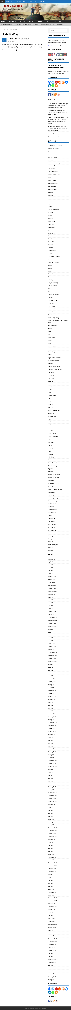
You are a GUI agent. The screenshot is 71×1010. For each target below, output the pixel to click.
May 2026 (50, 568)
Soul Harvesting (52, 501)
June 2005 (50, 956)
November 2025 (52, 585)
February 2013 (52, 921)
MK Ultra (50, 407)
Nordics (50, 422)
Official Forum (32, 1)
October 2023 (52, 658)
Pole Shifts (51, 457)
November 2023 (52, 655)
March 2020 (51, 784)
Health (48, 21)
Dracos (50, 268)
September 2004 (52, 959)
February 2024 (52, 646)
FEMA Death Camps (53, 309)
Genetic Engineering (53, 318)
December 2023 (52, 652)
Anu (49, 198)
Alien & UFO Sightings (54, 163)
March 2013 (51, 918)
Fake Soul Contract (53, 300)
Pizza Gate (51, 448)
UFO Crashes (51, 527)
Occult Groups (52, 433)
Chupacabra (51, 227)
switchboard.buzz (56, 67)
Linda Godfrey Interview (18, 39)
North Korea (51, 425)
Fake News (51, 297)
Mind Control (51, 404)
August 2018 (51, 839)
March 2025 (51, 608)
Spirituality (51, 507)
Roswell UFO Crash (53, 477)
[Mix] (63, 82)
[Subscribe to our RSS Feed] (55, 94)
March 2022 (51, 714)
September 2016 (52, 906)
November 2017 (52, 866)
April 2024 (50, 641)
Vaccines (50, 542)
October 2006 (52, 950)
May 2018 (50, 848)
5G (48, 151)
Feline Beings (51, 306)
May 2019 (50, 813)
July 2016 (50, 912)
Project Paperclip (52, 463)
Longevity (50, 381)
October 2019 (52, 798)
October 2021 (52, 728)
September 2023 (52, 661)
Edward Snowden (53, 274)
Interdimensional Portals (55, 369)
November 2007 (52, 944)
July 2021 (50, 737)
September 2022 (52, 696)
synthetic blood (52, 512)
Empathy (50, 280)
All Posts (35, 24)
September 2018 (52, 836)
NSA (49, 428)
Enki (49, 288)
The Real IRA (51, 518)
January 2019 (51, 825)
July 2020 (50, 772)
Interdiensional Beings (54, 366)
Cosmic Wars (51, 242)
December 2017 (52, 863)
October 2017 (52, 868)
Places (50, 451)
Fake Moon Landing (53, 294)
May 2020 (50, 778)
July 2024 (50, 632)
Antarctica (51, 195)
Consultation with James (48, 24)
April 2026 (50, 570)
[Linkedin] (49, 85)
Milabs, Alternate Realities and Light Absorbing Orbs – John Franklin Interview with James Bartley (58, 105)
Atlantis (50, 215)
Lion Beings (51, 378)
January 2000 (51, 980)
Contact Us (42, 1)
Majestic (50, 387)
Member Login (9, 1)
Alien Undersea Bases (54, 174)
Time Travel (51, 521)
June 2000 (50, 971)
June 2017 (50, 880)
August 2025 (51, 594)
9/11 (49, 154)
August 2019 (51, 804)
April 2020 (50, 781)
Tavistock (50, 515)
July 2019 (50, 807)
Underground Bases (53, 539)
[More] (56, 85)
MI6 (49, 398)
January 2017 (51, 895)
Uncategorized (52, 536)
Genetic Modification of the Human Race (58, 321)
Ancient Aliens (52, 186)
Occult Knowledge (53, 436)
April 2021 (50, 746)
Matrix (61, 21)
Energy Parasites (52, 285)
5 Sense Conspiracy (53, 148)
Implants (50, 363)
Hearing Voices (52, 346)
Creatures (40, 21)
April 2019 (50, 816)
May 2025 (50, 603)
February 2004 (52, 962)
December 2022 (52, 687)
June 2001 (50, 968)
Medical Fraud (52, 396)
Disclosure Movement (54, 262)
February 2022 (52, 717)
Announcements (52, 189)
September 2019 (52, 801)
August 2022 (51, 699)
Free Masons (51, 315)
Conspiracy (30, 21)
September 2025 (52, 591)
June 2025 (50, 600)
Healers (50, 340)
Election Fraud (52, 277)
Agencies (22, 21)
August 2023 (51, 664)
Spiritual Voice (52, 504)
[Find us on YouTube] (58, 94)
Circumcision (51, 233)
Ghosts (50, 328)
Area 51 (50, 201)
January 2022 (51, 719)
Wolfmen (50, 550)
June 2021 (50, 740)
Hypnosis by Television (54, 358)
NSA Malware (52, 431)
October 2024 (52, 623)
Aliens (49, 177)
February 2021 (52, 752)
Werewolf (50, 547)
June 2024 (50, 635)
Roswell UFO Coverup (54, 474)
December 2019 (52, 793)
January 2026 (51, 579)
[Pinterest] (56, 82)
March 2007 (51, 947)
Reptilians (50, 469)
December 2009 (52, 939)
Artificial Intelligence (53, 210)
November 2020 (52, 760)
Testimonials (60, 24)
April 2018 (50, 851)
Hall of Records (52, 337)
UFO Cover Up (52, 524)
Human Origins (52, 352)
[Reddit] (59, 82)
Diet (49, 259)
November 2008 (52, 942)
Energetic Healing (53, 283)
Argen (49, 204)
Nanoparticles (52, 416)
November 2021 (52, 725)
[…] (16, 50)
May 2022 (50, 708)
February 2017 (52, 892)
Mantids (50, 390)
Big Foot (50, 218)
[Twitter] (52, 82)
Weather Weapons (53, 545)
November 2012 (52, 924)
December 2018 (52, 828)
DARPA (50, 253)
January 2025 (51, 614)
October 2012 (52, 927)
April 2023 (50, 676)
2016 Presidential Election (55, 145)
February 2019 (52, 822)
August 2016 (51, 909)
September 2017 (52, 871)
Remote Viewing (52, 466)
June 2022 (50, 705)
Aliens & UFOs (13, 21)
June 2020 (50, 775)
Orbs (49, 439)
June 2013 (50, 915)
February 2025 (52, 611)
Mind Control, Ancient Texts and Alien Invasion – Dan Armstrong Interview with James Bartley (58, 128)
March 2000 (51, 974)
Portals (50, 460)
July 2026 (50, 562)
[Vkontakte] (66, 82)
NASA (49, 419)
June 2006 (50, 953)
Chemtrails (51, 224)
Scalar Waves (51, 486)
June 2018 (50, 845)
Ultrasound (51, 533)
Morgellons (51, 413)
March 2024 (51, 644)
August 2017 (51, 874)
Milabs (54, 21)
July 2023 (50, 667)
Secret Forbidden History (55, 489)
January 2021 (51, 755)
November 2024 (52, 620)
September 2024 (52, 626)
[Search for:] (58, 30)
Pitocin (50, 445)
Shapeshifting (51, 492)
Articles (3, 21)
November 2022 (52, 690)
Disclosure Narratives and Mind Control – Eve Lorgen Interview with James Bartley (58, 112)
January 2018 (51, 860)
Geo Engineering (52, 325)
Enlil (49, 291)
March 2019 (51, 819)
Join (2, 1)
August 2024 (51, 629)
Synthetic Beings (52, 509)
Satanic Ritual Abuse (53, 483)
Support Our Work (21, 1)
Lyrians (50, 384)
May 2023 (50, 673)
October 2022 (52, 693)
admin (13, 41)
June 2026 (50, 565)
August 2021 (51, 734)
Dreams (50, 271)
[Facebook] (49, 82)
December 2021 (52, 722)
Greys (49, 334)
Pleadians (50, 454)
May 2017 (50, 883)
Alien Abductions (52, 166)
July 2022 (50, 702)
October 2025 (52, 588)
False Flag (51, 303)
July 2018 (50, 842)
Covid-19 (50, 245)
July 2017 (50, 877)
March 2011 (51, 936)
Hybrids (50, 355)
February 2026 (52, 576)
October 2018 (52, 833)
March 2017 (51, 889)
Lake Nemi (51, 375)
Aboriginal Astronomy (54, 157)
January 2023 (51, 684)
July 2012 (50, 930)
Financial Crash (52, 312)
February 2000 (52, 977)
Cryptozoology (52, 250)
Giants (49, 331)
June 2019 (50, 810)
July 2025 (50, 597)
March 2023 (51, 679)
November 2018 (52, 831)
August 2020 (51, 769)
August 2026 (51, 559)
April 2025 (50, 606)
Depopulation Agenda (54, 256)
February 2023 (52, 682)
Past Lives (51, 442)
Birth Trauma (51, 221)
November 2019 (52, 795)
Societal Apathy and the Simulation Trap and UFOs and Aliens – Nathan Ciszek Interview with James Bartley (58, 135)
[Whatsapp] (52, 85)
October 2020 (52, 763)
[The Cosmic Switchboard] (35, 18)
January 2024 (51, 649)
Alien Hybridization (53, 172)
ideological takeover (53, 360)
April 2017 (50, 886)
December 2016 (52, 898)
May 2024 (50, 638)
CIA (49, 230)
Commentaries (27, 24)
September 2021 (52, 731)
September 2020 (52, 766)
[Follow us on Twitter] (52, 94)
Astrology (50, 212)
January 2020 (51, 790)
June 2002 (50, 965)
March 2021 (51, 749)
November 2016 (52, 901)
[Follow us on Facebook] (49, 94)
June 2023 (50, 670)
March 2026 (51, 573)
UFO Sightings (52, 530)
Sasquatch (51, 480)
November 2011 (52, 933)
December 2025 (52, 582)
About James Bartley (6, 24)
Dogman (50, 265)
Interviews (18, 24)
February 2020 (52, 787)
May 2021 (50, 743)
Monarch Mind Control (54, 410)
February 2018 (52, 857)
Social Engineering (53, 498)
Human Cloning (52, 349)
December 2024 (52, 617)
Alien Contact (51, 169)
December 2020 (52, 757)
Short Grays (51, 495)
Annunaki (50, 192)
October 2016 (52, 904)
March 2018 (51, 854)
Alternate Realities (53, 183)
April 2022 (50, 711)
